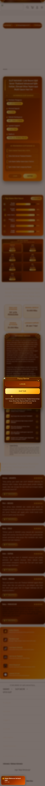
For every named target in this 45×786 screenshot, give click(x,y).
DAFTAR (22, 391)
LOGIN (22, 384)
